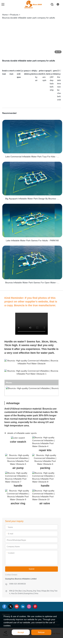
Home (5, 14)
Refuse (41, 632)
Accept (21, 632)
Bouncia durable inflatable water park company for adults (28, 18)
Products (14, 14)
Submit (31, 569)
